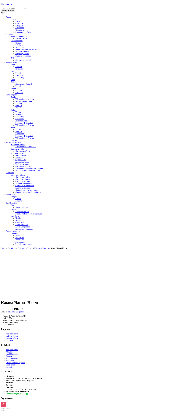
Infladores (19, 45)
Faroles (18, 199)
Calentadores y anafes (23, 60)
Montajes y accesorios (23, 244)
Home (3, 248)
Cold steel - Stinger (25, 248)
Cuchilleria (10, 173)
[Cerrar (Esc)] (2, 408)
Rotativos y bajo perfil (23, 84)
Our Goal (9, 356)
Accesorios (19, 28)
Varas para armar (21, 121)
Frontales (18, 67)
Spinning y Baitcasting (24, 123)
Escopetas (19, 26)
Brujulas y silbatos (22, 54)
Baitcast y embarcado (23, 101)
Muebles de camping (23, 56)
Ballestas (18, 220)
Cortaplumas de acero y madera (27, 190)
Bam (12, 205)
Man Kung (15, 216)
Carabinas (19, 23)
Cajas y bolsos (20, 160)
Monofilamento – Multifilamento (27, 171)
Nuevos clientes (12, 334)
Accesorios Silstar (17, 149)
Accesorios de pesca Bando (25, 147)
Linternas (19, 201)
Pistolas (18, 21)
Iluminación (10, 194)
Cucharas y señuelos (23, 151)
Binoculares (19, 240)
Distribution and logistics (15, 363)
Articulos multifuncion (24, 183)
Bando (13, 88)
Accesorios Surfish (18, 153)
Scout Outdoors (17, 41)
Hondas (18, 218)
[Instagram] (88, 404)
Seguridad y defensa (23, 32)
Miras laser (19, 238)
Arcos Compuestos (22, 227)
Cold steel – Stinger (18, 175)
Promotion (10, 360)
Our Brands (10, 365)
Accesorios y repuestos (24, 229)
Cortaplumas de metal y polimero (28, 192)
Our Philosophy (12, 354)
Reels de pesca (11, 62)
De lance (18, 106)
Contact (9, 367)
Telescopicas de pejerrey (24, 99)
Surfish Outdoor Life (18, 36)
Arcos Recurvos (21, 225)
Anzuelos (19, 158)
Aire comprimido (21, 207)
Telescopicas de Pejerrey (24, 125)
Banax (13, 82)
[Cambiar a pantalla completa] (7, 408)
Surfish (13, 64)
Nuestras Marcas (12, 338)
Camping (9, 34)
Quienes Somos (12, 336)
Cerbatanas (19, 222)
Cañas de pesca (11, 95)
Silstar (13, 80)
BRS (12, 58)
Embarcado (19, 119)
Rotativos (19, 69)
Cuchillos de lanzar (22, 179)
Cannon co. (15, 233)
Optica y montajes (13, 231)
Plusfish (14, 140)
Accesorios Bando (18, 145)
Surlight (14, 196)
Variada (18, 108)
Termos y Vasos (21, 39)
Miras (17, 235)
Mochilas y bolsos (22, 51)
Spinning (18, 103)
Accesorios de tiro (22, 212)
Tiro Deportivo (11, 203)
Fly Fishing (19, 77)
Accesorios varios (22, 162)
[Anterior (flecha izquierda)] (2, 410)
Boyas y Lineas (21, 155)
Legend (13, 19)
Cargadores (19, 30)
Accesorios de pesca (13, 142)
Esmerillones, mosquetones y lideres (29, 168)
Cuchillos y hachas (22, 177)
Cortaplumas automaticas (24, 186)
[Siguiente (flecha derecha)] (4, 410)
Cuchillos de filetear (23, 181)
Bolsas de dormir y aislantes (26, 49)
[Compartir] (4, 408)
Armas (8, 17)
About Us (9, 352)
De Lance (19, 114)
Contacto (9, 340)
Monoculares (20, 242)
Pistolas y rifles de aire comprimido (28, 214)
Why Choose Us (12, 358)
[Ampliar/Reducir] (9, 408)
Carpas (18, 43)
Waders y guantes (22, 164)
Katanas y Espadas (22, 188)
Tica (12, 71)
